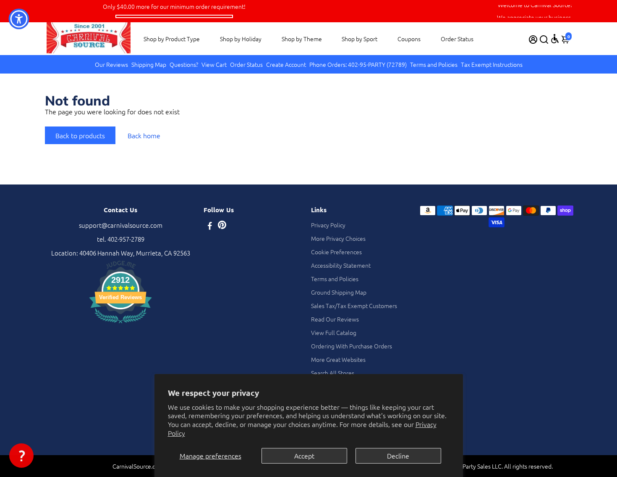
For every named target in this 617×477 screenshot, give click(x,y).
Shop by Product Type (172, 38)
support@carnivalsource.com (120, 225)
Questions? (184, 64)
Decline (398, 455)
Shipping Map (148, 64)
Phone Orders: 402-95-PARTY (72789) (358, 64)
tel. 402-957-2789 (120, 239)
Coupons (409, 38)
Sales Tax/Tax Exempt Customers (354, 305)
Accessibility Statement (341, 265)
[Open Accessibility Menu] (554, 38)
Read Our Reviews (335, 319)
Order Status (457, 38)
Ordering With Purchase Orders (351, 346)
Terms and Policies (434, 64)
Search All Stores (332, 373)
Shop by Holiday (240, 38)
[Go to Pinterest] (222, 226)
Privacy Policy (328, 225)
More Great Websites (338, 359)
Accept (304, 455)
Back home (144, 135)
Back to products (80, 135)
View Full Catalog (333, 332)
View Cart (214, 64)
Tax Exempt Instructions (492, 64)
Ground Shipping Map (338, 292)
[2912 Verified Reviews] (120, 324)
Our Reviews (111, 64)
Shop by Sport (359, 38)
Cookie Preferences (336, 252)
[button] (21, 455)
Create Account (286, 64)
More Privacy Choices (338, 238)
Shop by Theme (302, 38)
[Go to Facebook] (209, 226)
